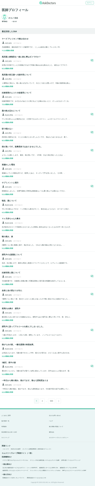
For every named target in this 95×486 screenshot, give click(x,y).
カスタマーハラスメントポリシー (58, 437)
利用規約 (4, 426)
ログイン (90, 3)
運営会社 (51, 432)
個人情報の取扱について (56, 426)
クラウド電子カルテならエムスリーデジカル (15, 460)
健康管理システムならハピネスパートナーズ (15, 470)
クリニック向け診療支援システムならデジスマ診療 (44, 460)
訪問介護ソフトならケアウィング (70, 460)
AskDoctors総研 (16, 449)
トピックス (6, 449)
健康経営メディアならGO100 (68, 467)
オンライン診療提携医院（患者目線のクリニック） (37, 449)
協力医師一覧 (5, 421)
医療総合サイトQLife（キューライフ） (14, 478)
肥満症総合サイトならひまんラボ (36, 478)
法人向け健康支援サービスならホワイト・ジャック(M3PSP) (20, 467)
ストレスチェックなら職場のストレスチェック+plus (45, 470)
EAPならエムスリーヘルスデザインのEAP (74, 470)
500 (51, 401)
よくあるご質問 (6, 415)
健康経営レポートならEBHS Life (48, 467)
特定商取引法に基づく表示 (9, 432)
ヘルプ (51, 421)
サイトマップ (5, 437)
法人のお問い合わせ (55, 415)
